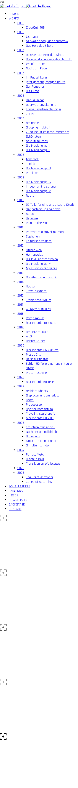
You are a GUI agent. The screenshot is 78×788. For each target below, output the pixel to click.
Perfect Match (35, 454)
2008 (20, 154)
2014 (20, 282)
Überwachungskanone (41, 105)
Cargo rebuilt (35, 318)
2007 (20, 118)
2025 (20, 468)
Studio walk (34, 250)
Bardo (30, 214)
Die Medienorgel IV (38, 182)
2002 (20, 23)
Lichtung (32, 36)
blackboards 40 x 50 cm (42, 323)
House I (31, 286)
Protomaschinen (37, 373)
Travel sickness (36, 291)
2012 (20, 245)
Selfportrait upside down (43, 209)
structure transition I (40, 427)
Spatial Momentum (39, 409)
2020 (20, 345)
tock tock (32, 159)
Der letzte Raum (37, 332)
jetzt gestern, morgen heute (45, 82)
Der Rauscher (35, 86)
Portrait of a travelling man (45, 232)
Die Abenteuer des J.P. (41, 277)
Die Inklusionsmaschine (42, 259)
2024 (20, 450)
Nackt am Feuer (37, 68)
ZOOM (30, 114)
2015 (20, 295)
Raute (30, 195)
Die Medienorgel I (38, 145)
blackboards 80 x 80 (40, 418)
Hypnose (32, 218)
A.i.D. (29, 336)
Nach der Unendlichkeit (41, 432)
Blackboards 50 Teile (40, 382)
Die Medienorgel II (38, 150)
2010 (20, 200)
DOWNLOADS (18, 500)
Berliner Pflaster (37, 359)
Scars (30, 400)
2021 (20, 377)
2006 (20, 95)
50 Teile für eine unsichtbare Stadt (50, 204)
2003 (20, 32)
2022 (20, 386)
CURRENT (15, 14)
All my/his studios (38, 309)
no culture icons (37, 141)
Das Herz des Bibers (39, 45)
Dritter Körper (35, 341)
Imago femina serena (41, 186)
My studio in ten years (41, 268)
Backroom (33, 436)
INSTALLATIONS (19, 486)
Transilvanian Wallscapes (43, 463)
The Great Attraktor (39, 477)
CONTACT (15, 509)
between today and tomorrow (47, 41)
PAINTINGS (16, 491)
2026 (20, 472)
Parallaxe (32, 173)
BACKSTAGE (17, 504)
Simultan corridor (38, 445)
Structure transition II (41, 441)
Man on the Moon (38, 223)
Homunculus (34, 254)
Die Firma (32, 91)
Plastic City (33, 354)
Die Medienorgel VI (38, 264)
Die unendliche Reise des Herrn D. (49, 59)
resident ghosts (37, 391)
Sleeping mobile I (38, 127)
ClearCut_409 (35, 27)
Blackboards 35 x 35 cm (42, 350)
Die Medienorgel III (38, 168)
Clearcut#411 (35, 459)
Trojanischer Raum (38, 300)
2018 (20, 313)
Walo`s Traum (35, 64)
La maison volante (39, 241)
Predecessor (34, 404)
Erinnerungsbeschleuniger (43, 109)
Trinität (31, 164)
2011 (20, 227)
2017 (20, 304)
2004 (20, 50)
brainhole (32, 123)
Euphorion (33, 236)
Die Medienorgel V (38, 191)
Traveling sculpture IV (40, 413)
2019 (20, 327)
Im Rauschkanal (36, 77)
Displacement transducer (43, 395)
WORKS (14, 18)
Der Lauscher (35, 100)
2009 (20, 177)
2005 (20, 73)
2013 (20, 273)
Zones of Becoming (39, 482)
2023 (20, 422)
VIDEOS (13, 495)
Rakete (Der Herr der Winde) (45, 55)
